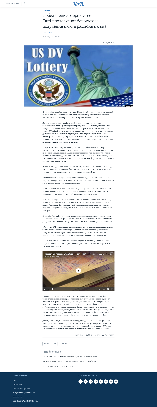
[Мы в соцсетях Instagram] (96, 381)
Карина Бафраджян (50, 32)
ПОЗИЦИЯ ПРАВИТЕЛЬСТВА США (25, 401)
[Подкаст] (106, 381)
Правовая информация (21, 389)
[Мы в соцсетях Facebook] (80, 381)
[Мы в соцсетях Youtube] (91, 381)
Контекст (47, 11)
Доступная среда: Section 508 (24, 393)
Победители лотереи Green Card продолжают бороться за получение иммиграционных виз (85, 254)
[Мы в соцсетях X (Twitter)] (86, 381)
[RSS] (101, 381)
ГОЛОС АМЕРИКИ (53, 257)
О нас (15, 380)
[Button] (108, 42)
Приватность (18, 397)
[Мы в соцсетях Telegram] (116, 381)
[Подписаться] (111, 381)
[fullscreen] (112, 289)
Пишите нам (17, 385)
